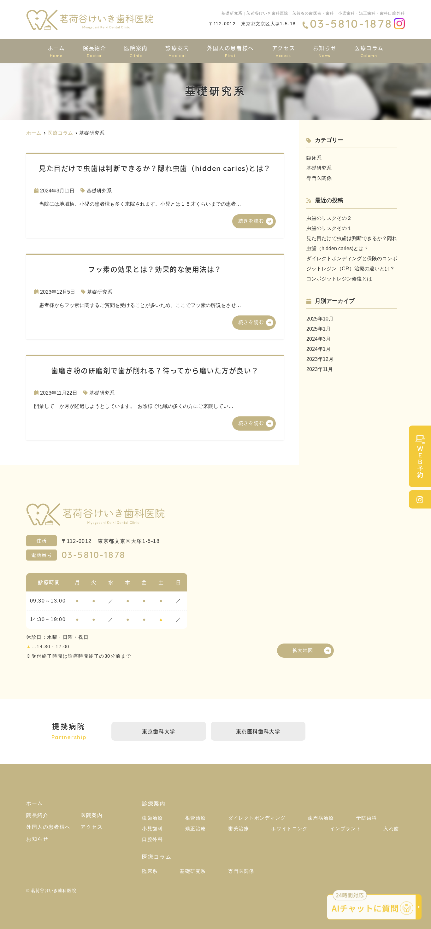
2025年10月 (320, 318)
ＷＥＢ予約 (420, 462)
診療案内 (177, 51)
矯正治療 (195, 828)
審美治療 (238, 828)
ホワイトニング (289, 828)
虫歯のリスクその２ (329, 218)
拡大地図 (302, 650)
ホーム (56, 51)
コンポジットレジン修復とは (339, 278)
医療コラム (369, 51)
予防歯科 (366, 817)
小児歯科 (152, 828)
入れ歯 (391, 828)
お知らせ (325, 51)
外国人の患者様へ (230, 51)
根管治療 (195, 817)
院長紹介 (94, 51)
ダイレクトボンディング (257, 817)
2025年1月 (318, 329)
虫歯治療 (152, 817)
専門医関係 (319, 178)
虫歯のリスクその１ (329, 228)
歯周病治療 (321, 817)
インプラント (346, 828)
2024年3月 (318, 339)
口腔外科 (152, 839)
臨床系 (314, 158)
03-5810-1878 (94, 555)
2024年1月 (318, 349)
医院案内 (136, 51)
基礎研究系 (99, 190)
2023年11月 (319, 369)
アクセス (283, 51)
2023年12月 (320, 359)
